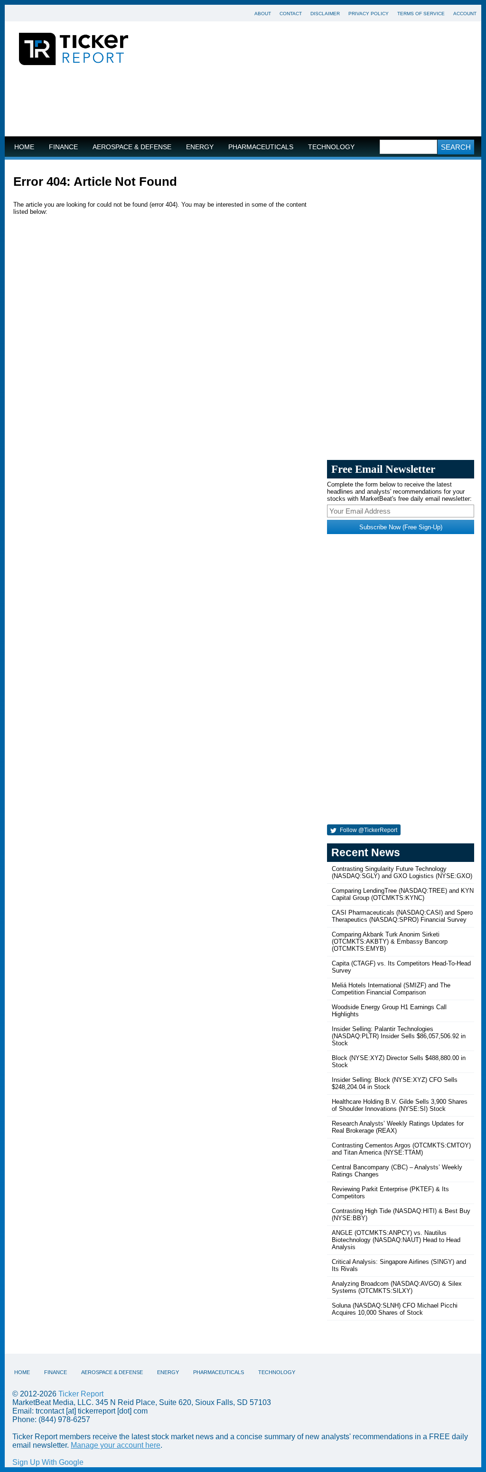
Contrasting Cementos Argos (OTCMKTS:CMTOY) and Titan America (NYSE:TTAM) (401, 1149)
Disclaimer (325, 13)
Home (24, 147)
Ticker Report (80, 1394)
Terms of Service (421, 13)
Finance (63, 147)
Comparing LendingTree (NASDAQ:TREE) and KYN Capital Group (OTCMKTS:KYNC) (403, 894)
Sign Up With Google (48, 1462)
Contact (291, 13)
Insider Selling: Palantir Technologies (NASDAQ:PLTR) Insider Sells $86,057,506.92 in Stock (399, 1036)
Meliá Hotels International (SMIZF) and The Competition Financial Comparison (391, 989)
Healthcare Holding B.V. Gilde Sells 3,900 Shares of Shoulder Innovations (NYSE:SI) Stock (399, 1105)
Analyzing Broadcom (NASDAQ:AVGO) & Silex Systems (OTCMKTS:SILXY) (397, 1287)
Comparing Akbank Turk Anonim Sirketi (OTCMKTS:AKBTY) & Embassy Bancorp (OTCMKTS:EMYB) (390, 941)
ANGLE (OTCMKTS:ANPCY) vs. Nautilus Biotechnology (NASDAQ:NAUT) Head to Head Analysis (396, 1240)
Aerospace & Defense (132, 147)
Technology (331, 147)
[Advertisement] (243, 103)
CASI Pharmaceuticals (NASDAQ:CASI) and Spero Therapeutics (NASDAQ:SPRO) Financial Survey (402, 916)
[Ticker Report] (73, 50)
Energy (200, 147)
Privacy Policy (368, 13)
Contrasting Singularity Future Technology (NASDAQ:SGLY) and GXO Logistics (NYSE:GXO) (402, 872)
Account (465, 13)
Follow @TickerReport (367, 830)
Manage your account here (115, 1445)
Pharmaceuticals (260, 147)
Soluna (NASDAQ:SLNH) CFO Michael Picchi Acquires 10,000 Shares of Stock (395, 1309)
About (262, 13)
